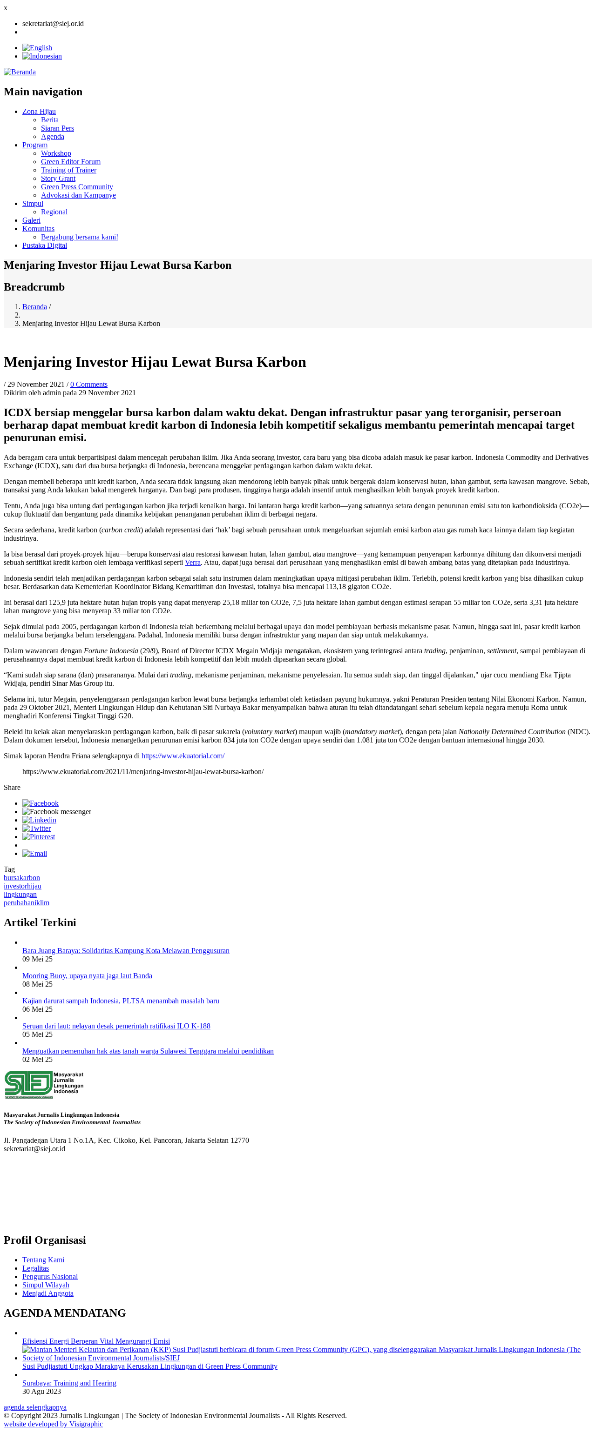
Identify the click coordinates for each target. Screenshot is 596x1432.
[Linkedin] (39, 820)
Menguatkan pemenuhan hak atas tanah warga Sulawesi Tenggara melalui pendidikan (148, 1051)
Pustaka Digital (44, 245)
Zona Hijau (39, 111)
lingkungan (20, 894)
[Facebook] (40, 803)
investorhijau (22, 886)
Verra (193, 562)
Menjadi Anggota (48, 1293)
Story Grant (58, 178)
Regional (54, 212)
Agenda (52, 136)
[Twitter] (36, 828)
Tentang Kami (43, 1260)
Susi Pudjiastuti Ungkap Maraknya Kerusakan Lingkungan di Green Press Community (150, 1366)
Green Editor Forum (71, 162)
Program (34, 145)
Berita (50, 120)
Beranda (34, 307)
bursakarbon (22, 878)
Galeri (31, 220)
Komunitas (38, 228)
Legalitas (35, 1268)
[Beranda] (20, 72)
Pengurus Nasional (50, 1276)
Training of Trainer (68, 170)
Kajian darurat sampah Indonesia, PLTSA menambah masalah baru (120, 1001)
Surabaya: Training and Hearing (69, 1383)
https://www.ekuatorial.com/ (183, 756)
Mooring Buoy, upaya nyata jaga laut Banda (87, 976)
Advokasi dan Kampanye (78, 195)
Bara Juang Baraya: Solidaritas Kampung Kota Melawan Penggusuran (126, 951)
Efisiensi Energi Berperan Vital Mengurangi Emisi (96, 1341)
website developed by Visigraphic (53, 1424)
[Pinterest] (38, 837)
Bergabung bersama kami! (79, 237)
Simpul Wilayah (45, 1285)
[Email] (34, 853)
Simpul (32, 203)
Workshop (56, 153)
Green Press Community (77, 187)
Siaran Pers (57, 128)
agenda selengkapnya (35, 1407)
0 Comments (89, 384)
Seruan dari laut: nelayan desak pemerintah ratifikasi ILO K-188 (116, 1026)
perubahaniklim (26, 903)
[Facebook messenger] (56, 811)
